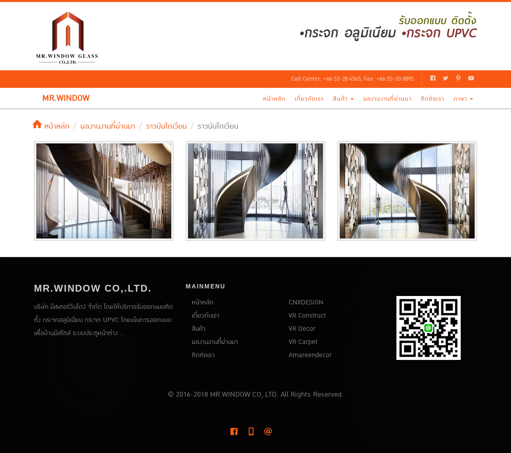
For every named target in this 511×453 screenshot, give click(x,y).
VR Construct (307, 315)
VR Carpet (303, 342)
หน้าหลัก (274, 98)
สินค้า (341, 98)
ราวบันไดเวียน (166, 126)
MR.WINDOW (65, 98)
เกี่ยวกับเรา (309, 98)
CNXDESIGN (306, 302)
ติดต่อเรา (432, 98)
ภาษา (461, 98)
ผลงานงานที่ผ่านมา (387, 98)
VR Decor (302, 329)
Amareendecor (310, 355)
